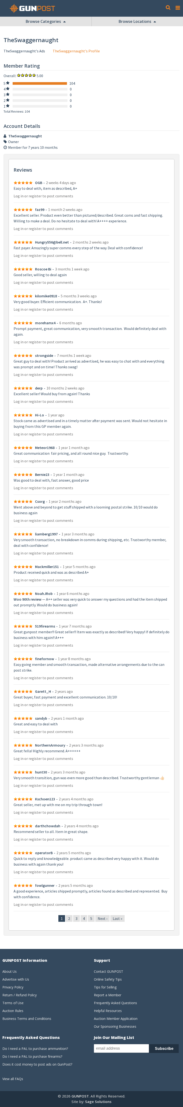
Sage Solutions (98, 1101)
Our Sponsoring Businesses (115, 1026)
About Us (9, 971)
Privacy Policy (12, 987)
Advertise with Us (15, 979)
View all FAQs (12, 1079)
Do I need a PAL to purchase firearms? (32, 1056)
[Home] (34, 8)
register (35, 196)
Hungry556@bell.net (52, 242)
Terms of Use (13, 1003)
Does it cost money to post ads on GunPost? (37, 1064)
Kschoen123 (45, 799)
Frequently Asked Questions (115, 1003)
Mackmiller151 (47, 566)
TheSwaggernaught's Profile (76, 51)
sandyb (41, 718)
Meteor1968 (45, 447)
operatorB (44, 852)
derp (39, 388)
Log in (19, 196)
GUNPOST (80, 1096)
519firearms (45, 626)
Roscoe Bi (43, 269)
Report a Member (107, 995)
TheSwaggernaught (25, 136)
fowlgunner (45, 885)
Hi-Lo (39, 415)
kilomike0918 (46, 296)
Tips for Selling (105, 987)
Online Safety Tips (108, 979)
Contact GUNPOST (108, 971)
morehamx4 (45, 322)
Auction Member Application (115, 1018)
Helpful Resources (108, 1010)
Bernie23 (42, 474)
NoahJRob (44, 593)
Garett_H (43, 691)
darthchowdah (47, 825)
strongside (44, 355)
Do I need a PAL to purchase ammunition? (35, 1048)
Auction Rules (12, 1010)
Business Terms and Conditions (26, 1018)
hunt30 (41, 772)
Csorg (40, 501)
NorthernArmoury (50, 745)
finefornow (44, 658)
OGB (38, 182)
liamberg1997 (46, 534)
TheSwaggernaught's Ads (24, 51)
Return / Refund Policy (19, 995)
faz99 (39, 209)
